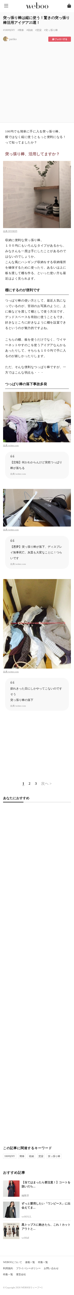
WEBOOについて (12, 1262)
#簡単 (21, 30)
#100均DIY (9, 30)
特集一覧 (43, 1262)
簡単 (22, 1156)
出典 (5, 231)
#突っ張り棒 (51, 30)
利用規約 (8, 1268)
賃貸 (40, 1156)
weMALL (26, 1216)
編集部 (25, 1195)
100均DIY (9, 1156)
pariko (13, 39)
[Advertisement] (37, 80)
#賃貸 (38, 30)
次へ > (46, 783)
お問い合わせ (51, 1268)
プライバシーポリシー (28, 1268)
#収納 (30, 30)
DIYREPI (12, 231)
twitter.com (13, 445)
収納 (31, 1156)
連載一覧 (30, 1262)
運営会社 (21, 1274)
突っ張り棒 (54, 1156)
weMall (25, 1237)
